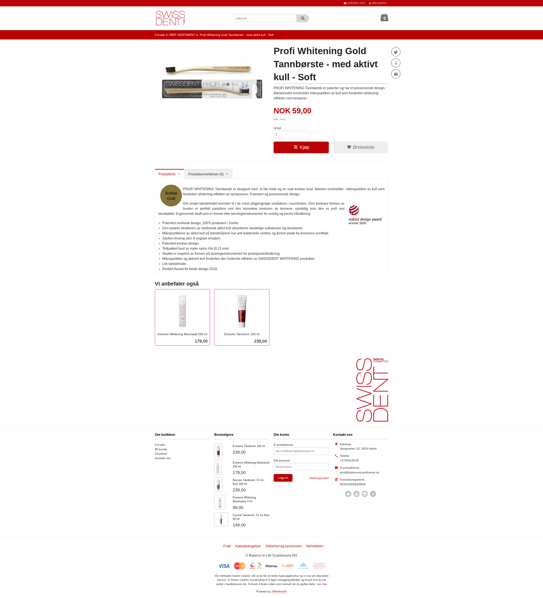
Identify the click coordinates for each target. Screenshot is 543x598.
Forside (160, 35)
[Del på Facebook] (395, 63)
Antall (277, 128)
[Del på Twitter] (395, 51)
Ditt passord (282, 460)
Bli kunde (161, 449)
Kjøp (304, 147)
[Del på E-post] (395, 74)
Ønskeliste (362, 147)
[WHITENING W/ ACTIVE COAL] (212, 82)
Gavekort (161, 453)
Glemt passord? (319, 478)
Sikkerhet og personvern (283, 546)
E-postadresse (283, 444)
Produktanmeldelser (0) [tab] (206, 174)
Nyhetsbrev (314, 546)
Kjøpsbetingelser (248, 546)
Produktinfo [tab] (167, 174)
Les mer (322, 584)
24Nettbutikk (279, 591)
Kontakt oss (163, 458)
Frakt (227, 546)
